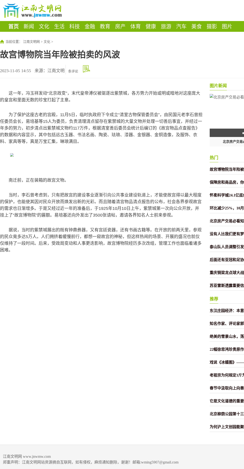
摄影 (212, 26)
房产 (120, 26)
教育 (105, 26)
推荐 (214, 299)
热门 (214, 157)
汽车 (181, 26)
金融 (90, 26)
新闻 (29, 26)
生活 (59, 26)
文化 (44, 26)
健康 (151, 26)
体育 (135, 26)
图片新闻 (218, 85)
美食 (196, 26)
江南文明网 (31, 42)
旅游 (166, 26)
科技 (74, 26)
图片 (227, 26)
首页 (13, 26)
